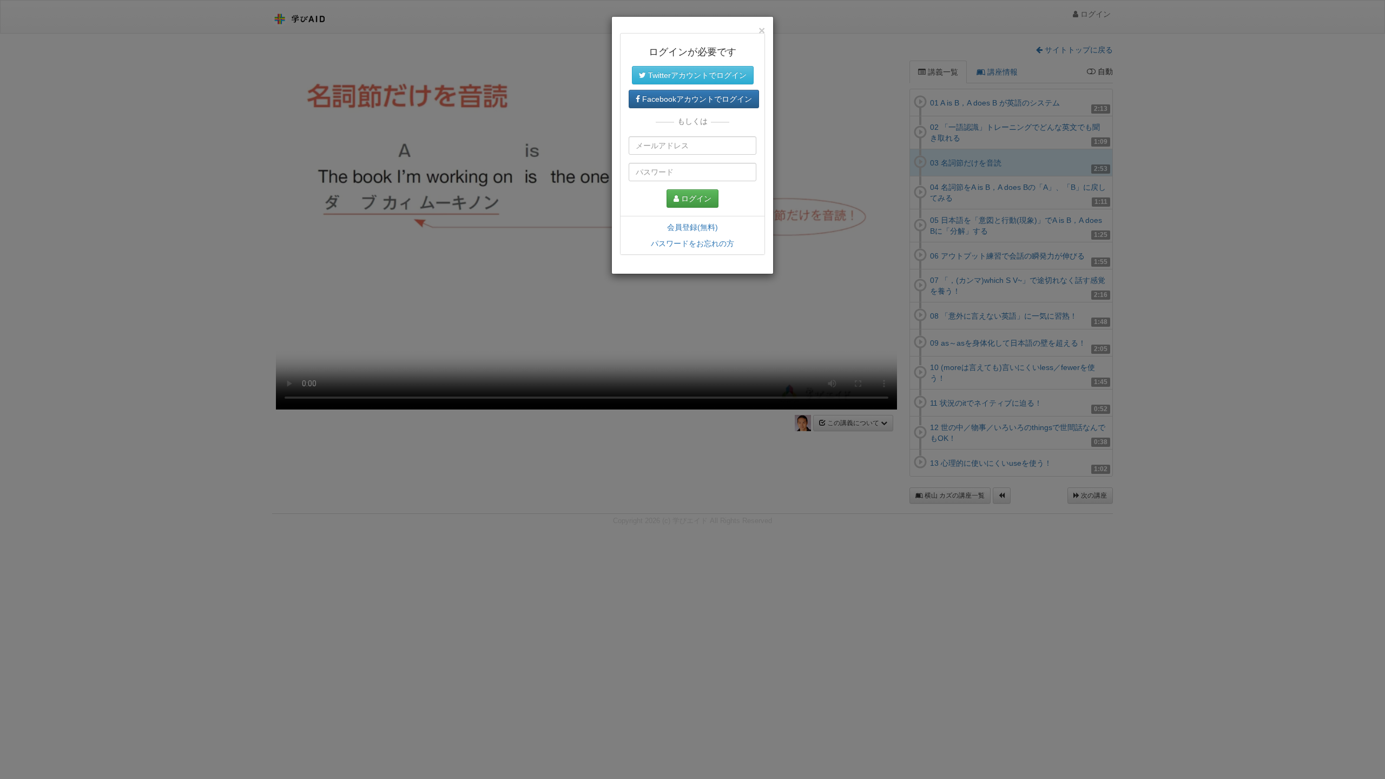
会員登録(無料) (692, 227)
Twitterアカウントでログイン (696, 75)
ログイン (695, 198)
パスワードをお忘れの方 (692, 243)
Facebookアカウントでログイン (696, 99)
